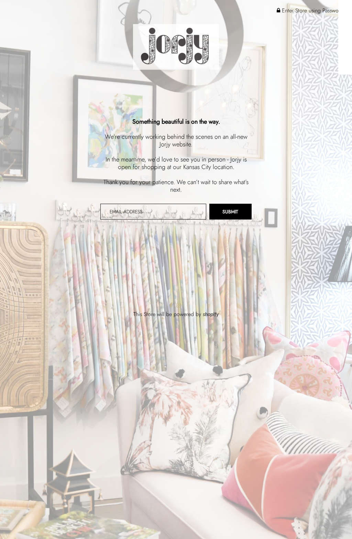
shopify (211, 314)
